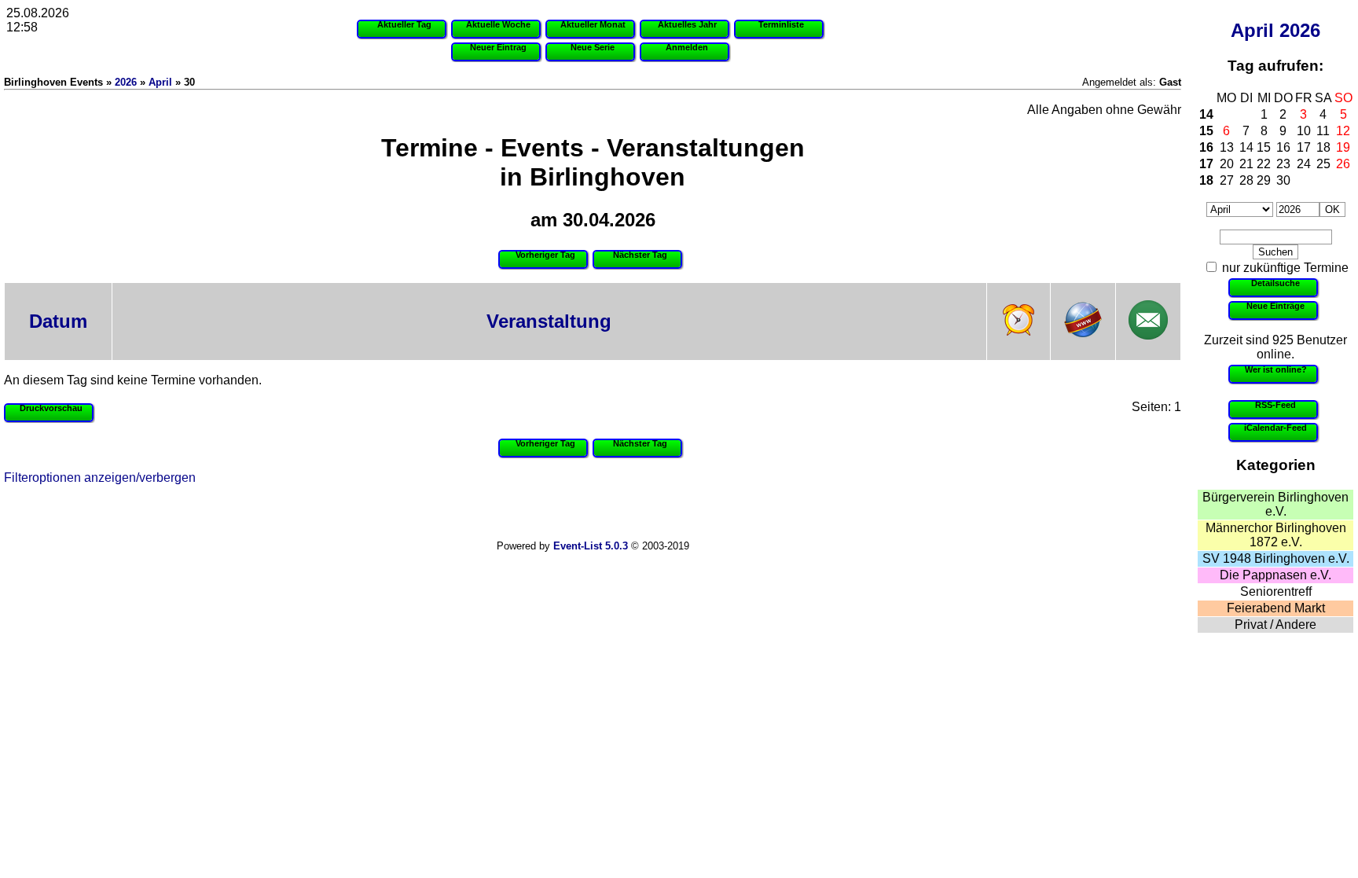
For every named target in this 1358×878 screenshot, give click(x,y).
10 (1304, 131)
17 (1304, 147)
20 (1227, 164)
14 (1206, 114)
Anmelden (687, 47)
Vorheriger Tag (545, 254)
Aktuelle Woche (498, 24)
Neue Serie (593, 47)
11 (1323, 131)
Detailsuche (1275, 283)
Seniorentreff (1276, 591)
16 (1206, 147)
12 (1343, 131)
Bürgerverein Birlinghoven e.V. (1275, 504)
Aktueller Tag (404, 24)
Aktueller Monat (593, 24)
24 (1304, 164)
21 (1246, 164)
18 (1323, 147)
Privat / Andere (1275, 624)
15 (1206, 131)
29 (1264, 180)
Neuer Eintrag (498, 47)
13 (1227, 147)
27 (1227, 180)
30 (1283, 180)
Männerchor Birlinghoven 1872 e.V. (1276, 535)
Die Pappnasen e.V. (1275, 575)
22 (1264, 164)
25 (1323, 164)
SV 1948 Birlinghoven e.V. (1275, 558)
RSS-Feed (1275, 405)
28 (1246, 180)
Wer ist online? (1276, 369)
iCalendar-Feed (1275, 427)
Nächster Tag (640, 254)
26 (1343, 164)
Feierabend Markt (1276, 608)
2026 (1299, 30)
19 (1343, 147)
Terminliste (781, 24)
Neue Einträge (1275, 305)
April (1252, 30)
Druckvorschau (51, 408)
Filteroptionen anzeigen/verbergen (100, 477)
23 (1283, 164)
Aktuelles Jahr (687, 24)
